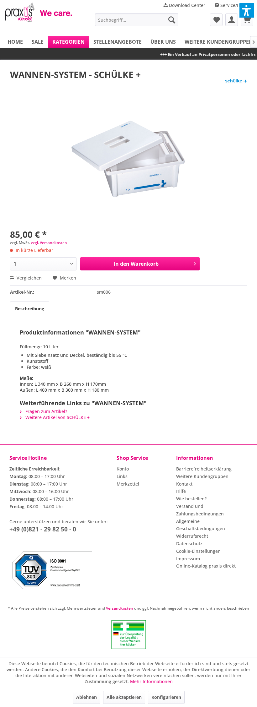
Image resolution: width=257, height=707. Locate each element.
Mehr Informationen (151, 681)
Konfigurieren (166, 697)
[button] (246, 10)
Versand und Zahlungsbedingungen (200, 510)
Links (122, 476)
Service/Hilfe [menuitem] (233, 5)
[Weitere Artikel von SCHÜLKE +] (236, 81)
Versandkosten (119, 608)
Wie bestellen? (191, 499)
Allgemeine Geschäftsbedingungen (200, 525)
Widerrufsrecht (192, 536)
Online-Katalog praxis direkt (206, 566)
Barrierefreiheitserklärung (204, 469)
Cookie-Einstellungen (198, 551)
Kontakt (184, 484)
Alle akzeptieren (124, 697)
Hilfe (181, 491)
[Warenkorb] (247, 20)
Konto (123, 469)
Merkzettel (128, 484)
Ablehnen (86, 697)
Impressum (188, 559)
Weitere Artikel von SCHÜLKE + (57, 417)
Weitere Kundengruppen (202, 476)
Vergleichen (28, 278)
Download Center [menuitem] (186, 5)
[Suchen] (171, 20)
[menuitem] (137, 20)
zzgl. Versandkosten (49, 242)
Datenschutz (189, 544)
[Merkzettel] (216, 20)
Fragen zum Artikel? (45, 411)
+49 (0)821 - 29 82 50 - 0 (42, 529)
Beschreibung (29, 309)
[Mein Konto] (231, 20)
